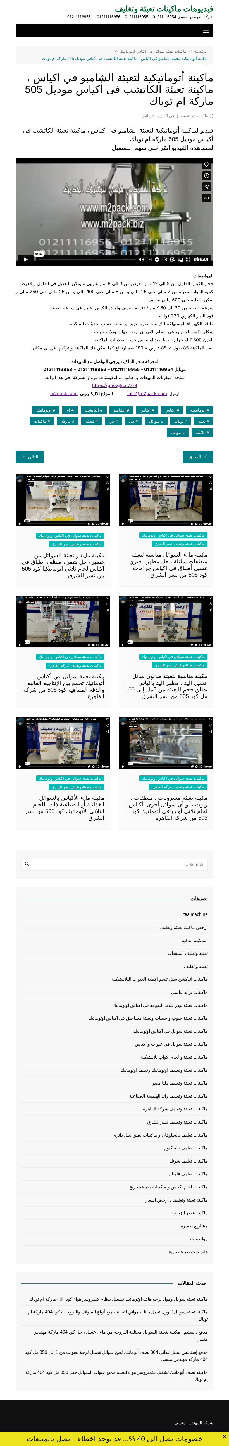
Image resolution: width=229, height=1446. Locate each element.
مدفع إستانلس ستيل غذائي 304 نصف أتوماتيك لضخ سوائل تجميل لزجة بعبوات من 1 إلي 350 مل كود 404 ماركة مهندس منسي (116, 1356)
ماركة (66, 421)
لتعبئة (89, 421)
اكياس (145, 410)
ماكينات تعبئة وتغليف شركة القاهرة (75, 666)
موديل (176, 432)
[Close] (224, 1436)
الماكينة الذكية (195, 940)
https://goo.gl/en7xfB (114, 385)
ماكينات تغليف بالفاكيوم (186, 1148)
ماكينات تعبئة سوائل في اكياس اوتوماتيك (175, 116)
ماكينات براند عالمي (189, 992)
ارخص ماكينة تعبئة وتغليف (183, 927)
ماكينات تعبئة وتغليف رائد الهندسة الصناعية (168, 1096)
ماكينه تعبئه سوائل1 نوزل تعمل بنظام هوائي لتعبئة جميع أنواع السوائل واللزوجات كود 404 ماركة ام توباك (118, 1316)
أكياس (170, 410)
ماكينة (201, 432)
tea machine (195, 914)
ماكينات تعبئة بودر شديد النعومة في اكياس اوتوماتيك (160, 1005)
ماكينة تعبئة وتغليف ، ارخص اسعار (176, 1200)
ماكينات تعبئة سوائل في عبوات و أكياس (171, 1044)
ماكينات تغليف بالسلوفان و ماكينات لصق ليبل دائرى (160, 1135)
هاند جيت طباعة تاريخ (188, 1251)
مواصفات (199, 1238)
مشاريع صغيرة (194, 1226)
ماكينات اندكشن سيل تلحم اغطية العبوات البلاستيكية (160, 979)
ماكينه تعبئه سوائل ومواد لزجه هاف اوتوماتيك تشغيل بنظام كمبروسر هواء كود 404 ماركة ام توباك (119, 1299)
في (111, 421)
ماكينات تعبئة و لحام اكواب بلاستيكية (174, 1057)
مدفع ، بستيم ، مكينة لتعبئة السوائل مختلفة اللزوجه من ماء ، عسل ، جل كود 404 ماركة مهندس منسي (120, 1336)
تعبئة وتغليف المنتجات (188, 953)
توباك (179, 421)
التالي (33, 456)
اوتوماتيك (44, 410)
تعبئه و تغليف (196, 966)
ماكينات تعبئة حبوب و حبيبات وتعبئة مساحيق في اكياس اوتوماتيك (148, 1018)
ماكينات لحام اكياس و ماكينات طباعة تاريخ (168, 1187)
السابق (195, 456)
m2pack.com (64, 393)
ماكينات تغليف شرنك (188, 1161)
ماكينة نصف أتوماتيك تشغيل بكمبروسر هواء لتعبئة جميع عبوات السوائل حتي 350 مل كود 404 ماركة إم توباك (116, 1376)
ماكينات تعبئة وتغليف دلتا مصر (180, 1083)
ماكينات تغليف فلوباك (188, 1173)
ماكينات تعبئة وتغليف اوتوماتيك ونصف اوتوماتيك (164, 1070)
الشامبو (120, 410)
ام (68, 410)
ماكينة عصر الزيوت (190, 1212)
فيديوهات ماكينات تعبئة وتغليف (164, 8)
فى (131, 421)
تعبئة (202, 421)
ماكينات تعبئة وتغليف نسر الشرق (180, 544)
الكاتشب (92, 410)
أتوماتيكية (198, 410)
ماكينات (40, 421)
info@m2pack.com (147, 393)
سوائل (154, 421)
